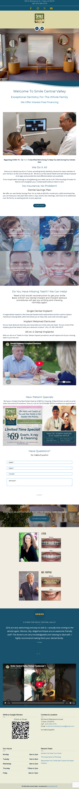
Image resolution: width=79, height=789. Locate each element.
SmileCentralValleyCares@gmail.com (60, 726)
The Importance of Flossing (51, 757)
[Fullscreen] (74, 703)
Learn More (19, 239)
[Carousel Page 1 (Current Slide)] (37, 653)
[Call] (37, 28)
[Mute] (70, 703)
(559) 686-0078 (41, 3)
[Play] (5, 703)
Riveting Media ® (52, 786)
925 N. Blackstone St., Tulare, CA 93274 (39, 1)
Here (25, 160)
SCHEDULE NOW (39, 519)
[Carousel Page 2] (39, 653)
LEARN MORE (39, 205)
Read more (20, 274)
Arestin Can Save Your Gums (51, 753)
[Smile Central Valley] (40, 19)
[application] (39, 684)
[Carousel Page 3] (41, 653)
